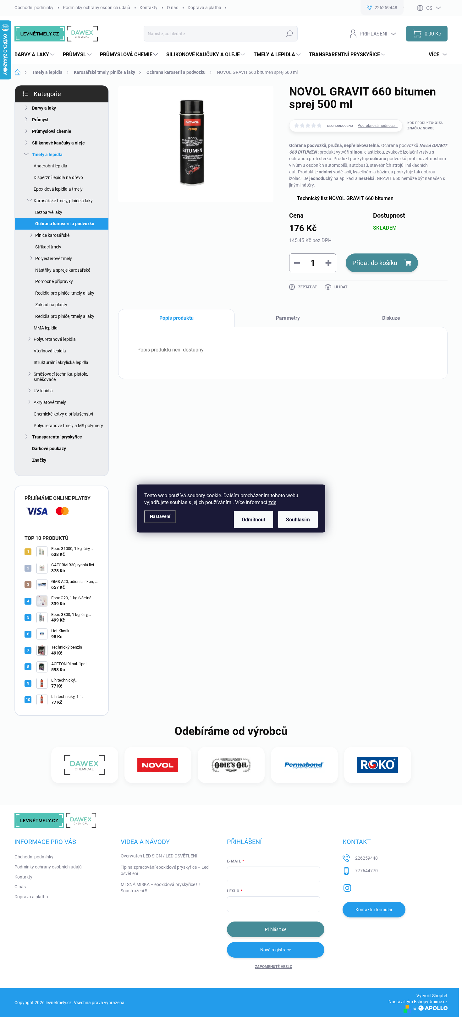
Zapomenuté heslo (273, 967)
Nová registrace (275, 949)
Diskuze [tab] (391, 318)
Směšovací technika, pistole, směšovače (61, 377)
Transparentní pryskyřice (57, 436)
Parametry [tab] (288, 318)
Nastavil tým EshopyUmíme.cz (418, 1001)
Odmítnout (253, 520)
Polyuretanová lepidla (55, 339)
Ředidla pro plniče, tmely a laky (64, 293)
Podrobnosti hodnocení (378, 125)
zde (272, 502)
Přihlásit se (275, 929)
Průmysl (40, 119)
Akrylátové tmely (50, 402)
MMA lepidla (46, 327)
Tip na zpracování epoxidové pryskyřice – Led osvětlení (165, 870)
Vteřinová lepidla (50, 350)
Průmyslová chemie (51, 131)
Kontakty (148, 7)
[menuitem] (35, 54)
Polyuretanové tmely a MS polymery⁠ (68, 425)
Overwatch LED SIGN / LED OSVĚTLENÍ (159, 855)
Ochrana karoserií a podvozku (64, 223)
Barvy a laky (44, 108)
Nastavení (160, 516)
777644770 (366, 870)
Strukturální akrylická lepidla (61, 362)
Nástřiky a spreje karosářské (62, 270)
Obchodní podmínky (33, 7)
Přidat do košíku (374, 263)
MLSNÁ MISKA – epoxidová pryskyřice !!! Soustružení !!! (160, 887)
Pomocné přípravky (54, 281)
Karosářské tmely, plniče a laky (63, 200)
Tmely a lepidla (47, 154)
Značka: (420, 128)
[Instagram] (347, 886)
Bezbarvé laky (48, 212)
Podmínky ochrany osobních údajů (96, 7)
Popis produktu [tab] (176, 318)
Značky (39, 460)
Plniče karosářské (52, 235)
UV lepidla (43, 390)
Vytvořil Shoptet (432, 995)
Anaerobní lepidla (50, 165)
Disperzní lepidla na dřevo (58, 177)
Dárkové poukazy (49, 448)
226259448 (366, 858)
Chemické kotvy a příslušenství (63, 413)
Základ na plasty (51, 304)
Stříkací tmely (48, 246)
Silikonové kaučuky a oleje (58, 142)
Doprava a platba (204, 7)
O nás (172, 7)
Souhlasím (298, 520)
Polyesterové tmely (53, 258)
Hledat (289, 33)
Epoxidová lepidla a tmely (58, 189)
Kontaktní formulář (374, 909)
